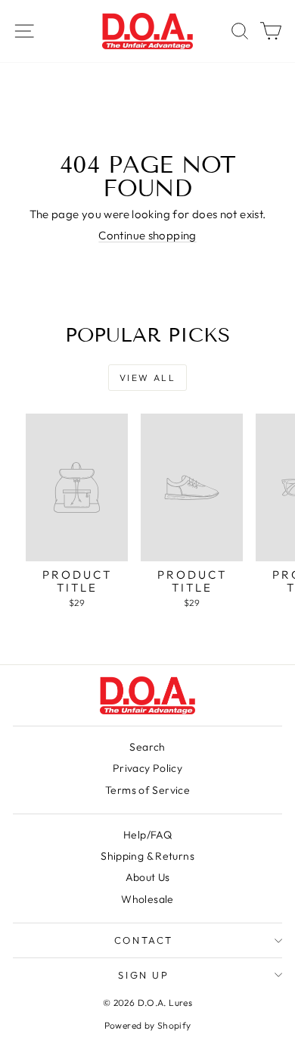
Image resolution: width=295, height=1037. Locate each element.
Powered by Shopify (147, 1025)
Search (147, 747)
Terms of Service (147, 790)
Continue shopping (147, 235)
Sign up (143, 975)
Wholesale (147, 899)
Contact (143, 940)
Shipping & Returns (147, 856)
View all (147, 377)
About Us (148, 877)
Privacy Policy (147, 768)
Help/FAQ (147, 835)
